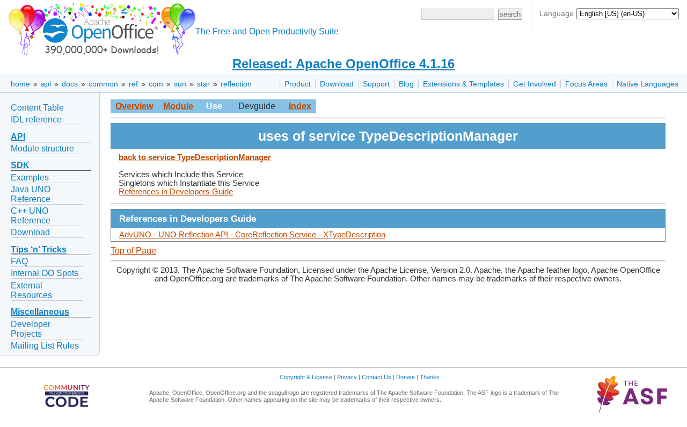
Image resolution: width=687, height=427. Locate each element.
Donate (405, 377)
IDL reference (36, 119)
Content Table (37, 107)
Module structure (42, 148)
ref (133, 83)
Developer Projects (30, 329)
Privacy (347, 377)
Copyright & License (306, 377)
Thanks (430, 377)
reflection (236, 83)
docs (70, 83)
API (18, 136)
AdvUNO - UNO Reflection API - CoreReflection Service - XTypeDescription (252, 234)
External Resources (31, 290)
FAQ (19, 261)
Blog (406, 83)
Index (300, 106)
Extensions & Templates (463, 83)
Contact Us (376, 377)
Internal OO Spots (44, 273)
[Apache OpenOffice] (99, 27)
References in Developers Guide (176, 191)
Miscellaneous (40, 311)
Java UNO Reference (30, 194)
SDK (20, 165)
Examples (30, 177)
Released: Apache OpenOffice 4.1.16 (343, 63)
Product (297, 83)
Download (337, 83)
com (156, 83)
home (20, 83)
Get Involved (534, 83)
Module (178, 106)
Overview (134, 106)
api (46, 83)
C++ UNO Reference (30, 215)
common (103, 83)
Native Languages (647, 83)
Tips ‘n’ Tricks (39, 249)
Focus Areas (586, 83)
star (203, 83)
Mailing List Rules (45, 345)
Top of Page (133, 250)
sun (180, 83)
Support (376, 83)
